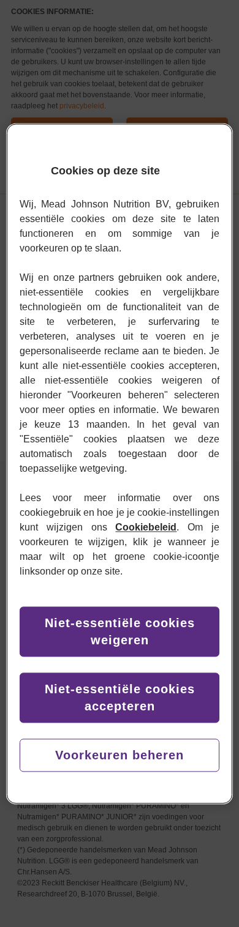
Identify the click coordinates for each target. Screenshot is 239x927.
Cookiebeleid (145, 527)
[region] (119, 463)
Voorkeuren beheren (119, 755)
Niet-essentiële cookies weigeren (120, 631)
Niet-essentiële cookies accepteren (120, 697)
